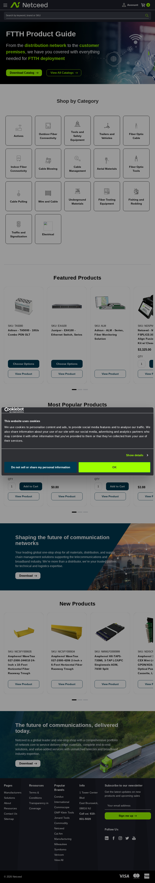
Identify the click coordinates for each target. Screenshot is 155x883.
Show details (134, 455)
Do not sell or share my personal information (40, 467)
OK (114, 467)
